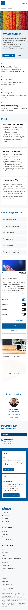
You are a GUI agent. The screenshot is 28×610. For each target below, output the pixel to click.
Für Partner (5, 565)
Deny (14, 335)
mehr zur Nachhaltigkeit (11, 495)
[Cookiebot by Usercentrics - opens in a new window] (19, 273)
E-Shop (4, 555)
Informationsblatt (9, 55)
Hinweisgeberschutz (8, 571)
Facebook (6, 516)
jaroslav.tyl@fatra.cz (14, 415)
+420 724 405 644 (14, 417)
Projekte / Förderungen (9, 568)
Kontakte (20, 55)
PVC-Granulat (5, 434)
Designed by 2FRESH (7, 589)
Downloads (5, 562)
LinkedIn (6, 513)
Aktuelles (5, 552)
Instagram (7, 521)
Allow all (14, 325)
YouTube (6, 518)
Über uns (4, 531)
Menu (23, 3)
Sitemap (4, 578)
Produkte (10, 8)
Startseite (3, 8)
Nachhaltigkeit (6, 540)
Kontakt (4, 537)
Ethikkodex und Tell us (9, 574)
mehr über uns (9, 469)
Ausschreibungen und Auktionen (12, 558)
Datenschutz (5, 581)
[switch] (24, 304)
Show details (19, 320)
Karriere (4, 550)
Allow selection (14, 330)
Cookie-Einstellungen (7, 584)
